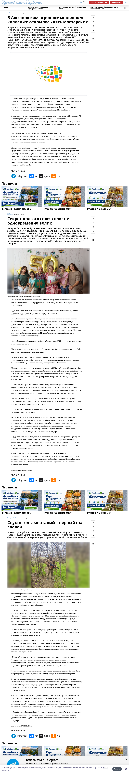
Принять (117, 769)
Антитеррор (116, 2)
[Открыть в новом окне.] (19, 176)
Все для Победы (13, 518)
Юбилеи (10, 214)
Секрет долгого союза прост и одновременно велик (39, 8)
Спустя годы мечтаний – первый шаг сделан (72, 8)
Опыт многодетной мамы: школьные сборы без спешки (104, 8)
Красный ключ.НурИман (22, 2)
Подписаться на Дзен (99, 2)
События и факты (13, 13)
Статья (5, 7)
